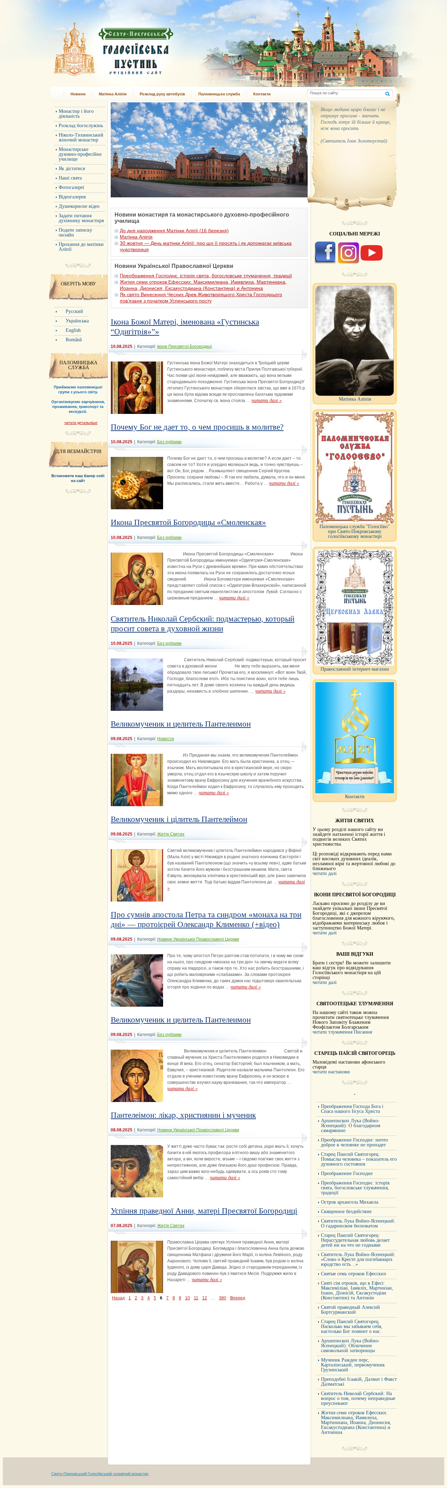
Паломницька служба (219, 94)
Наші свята (70, 178)
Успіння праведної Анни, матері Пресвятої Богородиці (204, 1210)
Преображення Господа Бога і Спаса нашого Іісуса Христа (352, 1109)
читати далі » (266, 400)
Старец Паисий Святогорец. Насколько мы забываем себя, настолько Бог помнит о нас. (351, 1326)
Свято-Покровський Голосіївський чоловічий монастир (99, 1474)
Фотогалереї (71, 187)
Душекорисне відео (79, 206)
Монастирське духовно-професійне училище (80, 154)
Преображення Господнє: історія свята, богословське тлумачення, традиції (206, 275)
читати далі (325, 873)
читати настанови (331, 1071)
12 (204, 1298)
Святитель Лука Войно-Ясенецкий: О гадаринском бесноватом (358, 1223)
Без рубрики (169, 441)
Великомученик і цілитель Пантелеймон (179, 819)
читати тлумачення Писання (342, 1032)
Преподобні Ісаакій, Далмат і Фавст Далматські (359, 1382)
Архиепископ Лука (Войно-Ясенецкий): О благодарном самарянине (350, 1125)
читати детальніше (80, 423)
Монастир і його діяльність (76, 114)
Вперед (237, 1298)
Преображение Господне (347, 1173)
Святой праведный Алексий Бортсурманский (350, 1310)
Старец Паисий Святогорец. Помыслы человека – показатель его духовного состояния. (359, 1159)
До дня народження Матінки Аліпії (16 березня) (174, 230)
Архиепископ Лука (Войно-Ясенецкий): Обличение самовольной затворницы (350, 1345)
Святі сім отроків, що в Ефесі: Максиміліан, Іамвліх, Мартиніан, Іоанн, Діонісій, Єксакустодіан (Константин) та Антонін (357, 1290)
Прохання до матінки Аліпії (81, 247)
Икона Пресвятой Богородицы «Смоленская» (188, 522)
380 (222, 1298)
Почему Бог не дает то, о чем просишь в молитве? (197, 427)
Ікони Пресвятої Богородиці (184, 346)
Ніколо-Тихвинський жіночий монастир (81, 137)
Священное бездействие (346, 1211)
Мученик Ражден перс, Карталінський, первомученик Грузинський (353, 1364)
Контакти (262, 94)
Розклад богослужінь (81, 125)
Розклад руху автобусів (162, 94)
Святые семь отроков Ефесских (353, 1273)
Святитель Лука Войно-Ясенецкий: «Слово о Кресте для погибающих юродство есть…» (358, 1259)
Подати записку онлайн (75, 232)
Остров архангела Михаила (349, 1202)
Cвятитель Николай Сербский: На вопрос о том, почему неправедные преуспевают (358, 1398)
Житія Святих (170, 834)
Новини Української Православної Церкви (198, 939)
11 (196, 1298)
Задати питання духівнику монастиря (81, 218)
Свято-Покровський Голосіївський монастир (149, 47)
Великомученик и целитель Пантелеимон (181, 724)
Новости (165, 738)
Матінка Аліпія (112, 94)
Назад (118, 1298)
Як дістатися (72, 168)
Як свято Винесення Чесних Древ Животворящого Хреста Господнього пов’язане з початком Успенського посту (201, 298)
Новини (78, 94)
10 (187, 1298)
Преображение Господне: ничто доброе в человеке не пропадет (354, 1142)
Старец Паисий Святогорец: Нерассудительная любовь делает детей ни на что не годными (355, 1240)
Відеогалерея (72, 196)
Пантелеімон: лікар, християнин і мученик (183, 1115)
